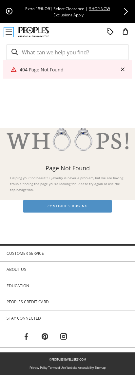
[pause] (9, 11)
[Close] (122, 70)
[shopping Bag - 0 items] (128, 34)
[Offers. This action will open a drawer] (110, 32)
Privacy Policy (38, 368)
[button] (126, 11)
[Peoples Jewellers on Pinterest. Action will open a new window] (45, 337)
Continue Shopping (67, 206)
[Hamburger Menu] (9, 32)
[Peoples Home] (33, 32)
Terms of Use (57, 368)
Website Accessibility (80, 368)
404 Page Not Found (42, 69)
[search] (14, 52)
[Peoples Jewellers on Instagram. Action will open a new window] (63, 337)
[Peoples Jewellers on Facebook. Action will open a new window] (26, 337)
